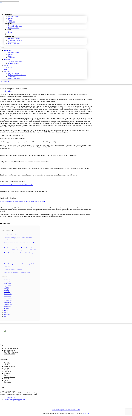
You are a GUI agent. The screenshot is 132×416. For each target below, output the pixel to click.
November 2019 (8, 300)
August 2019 (7, 306)
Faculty (10, 20)
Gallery (8, 30)
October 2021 (7, 284)
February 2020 (7, 294)
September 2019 (8, 304)
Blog (7, 34)
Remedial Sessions (13, 28)
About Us (8, 14)
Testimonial (11, 22)
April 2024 (7, 279)
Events (10, 32)
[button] (43, 47)
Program (8, 24)
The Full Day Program (15, 26)
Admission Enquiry (14, 38)
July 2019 (6, 308)
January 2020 (7, 296)
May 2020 (6, 290)
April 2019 (7, 314)
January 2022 (7, 281)
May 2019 (6, 312)
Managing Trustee (13, 16)
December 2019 (8, 298)
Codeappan (85, 413)
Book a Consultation (14, 43)
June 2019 (6, 310)
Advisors (10, 18)
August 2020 (7, 286)
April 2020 (7, 292)
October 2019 (7, 302)
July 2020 (6, 288)
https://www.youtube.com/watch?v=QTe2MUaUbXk (16, 185)
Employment (12, 42)
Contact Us (9, 36)
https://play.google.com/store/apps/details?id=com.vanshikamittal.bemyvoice (23, 201)
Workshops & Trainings (17, 40)
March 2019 (7, 316)
